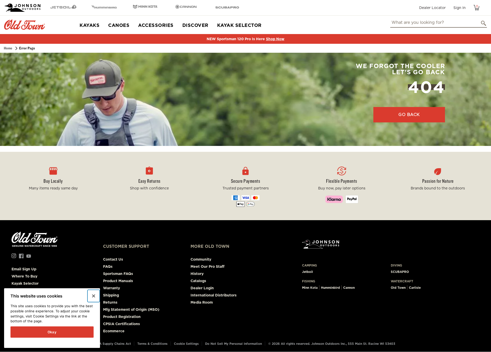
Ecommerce (114, 331)
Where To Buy (24, 276)
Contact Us (113, 259)
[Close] (93, 296)
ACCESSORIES (156, 25)
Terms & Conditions (152, 344)
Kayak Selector (239, 25)
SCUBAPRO (400, 272)
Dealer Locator (432, 8)
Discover (195, 25)
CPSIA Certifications (121, 324)
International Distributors (214, 295)
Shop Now (275, 39)
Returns (110, 302)
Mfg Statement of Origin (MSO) (131, 309)
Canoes (118, 25)
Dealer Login (202, 288)
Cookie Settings (186, 344)
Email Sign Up (24, 269)
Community (201, 259)
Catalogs (198, 281)
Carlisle (415, 288)
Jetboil (307, 272)
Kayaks (89, 25)
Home (8, 48)
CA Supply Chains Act (114, 344)
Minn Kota (310, 288)
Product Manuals (118, 281)
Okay (52, 332)
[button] (149, 186)
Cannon (349, 288)
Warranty (111, 288)
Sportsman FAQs (118, 274)
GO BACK (409, 114)
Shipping (111, 295)
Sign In (459, 8)
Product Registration (122, 317)
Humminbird (330, 288)
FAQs (108, 266)
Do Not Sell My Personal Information (233, 344)
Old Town (398, 288)
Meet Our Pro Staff (208, 266)
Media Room (202, 302)
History (197, 274)
